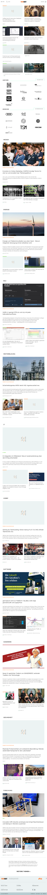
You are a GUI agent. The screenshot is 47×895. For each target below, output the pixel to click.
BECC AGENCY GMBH (27, 202)
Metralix (4, 761)
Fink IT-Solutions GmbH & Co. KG (34, 488)
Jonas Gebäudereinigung (7, 61)
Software (7, 569)
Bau (4, 281)
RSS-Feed (32, 889)
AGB (41, 893)
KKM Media (4, 202)
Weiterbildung (9, 354)
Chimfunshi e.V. (27, 42)
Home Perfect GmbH (6, 273)
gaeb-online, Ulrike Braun (7, 324)
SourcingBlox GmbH (28, 74)
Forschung (7, 790)
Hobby (5, 498)
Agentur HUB (4, 889)
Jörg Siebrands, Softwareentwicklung (33, 633)
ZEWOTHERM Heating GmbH (30, 273)
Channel (19, 885)
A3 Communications (6, 491)
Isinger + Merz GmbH (6, 685)
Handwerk (7, 642)
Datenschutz (33, 893)
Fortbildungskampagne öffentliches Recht (31, 417)
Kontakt (34, 890)
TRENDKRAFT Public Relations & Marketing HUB (23, 2)
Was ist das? (4, 885)
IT (4, 424)
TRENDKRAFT (6, 893)
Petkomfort (26, 23)
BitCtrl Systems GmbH (26, 855)
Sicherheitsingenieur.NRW (7, 395)
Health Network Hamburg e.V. (30, 782)
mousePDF (4, 42)
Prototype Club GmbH (6, 834)
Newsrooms (20, 889)
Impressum (44, 893)
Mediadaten (35, 885)
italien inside (27, 55)
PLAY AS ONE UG (6, 540)
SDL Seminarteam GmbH (7, 417)
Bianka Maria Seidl (6, 783)
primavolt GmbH (5, 253)
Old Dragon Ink (21, 710)
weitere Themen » (23, 871)
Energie (6, 209)
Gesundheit (7, 717)
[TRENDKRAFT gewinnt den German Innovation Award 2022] (40, 879)
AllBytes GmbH (5, 466)
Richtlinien (38, 893)
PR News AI (5, 562)
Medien (6, 140)
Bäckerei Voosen (5, 707)
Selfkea (4, 23)
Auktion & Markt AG (27, 562)
